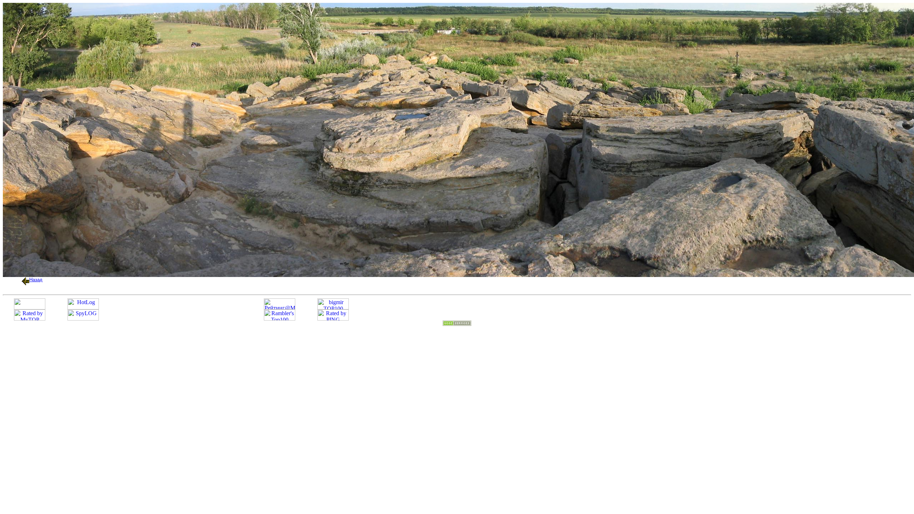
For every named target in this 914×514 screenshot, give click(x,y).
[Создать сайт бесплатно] (457, 324)
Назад (35, 279)
